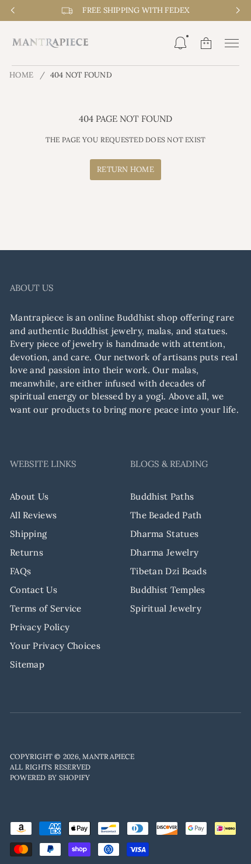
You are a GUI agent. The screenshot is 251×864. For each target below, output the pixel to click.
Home (21, 75)
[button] (180, 43)
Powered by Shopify (50, 777)
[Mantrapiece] (50, 43)
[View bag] (206, 43)
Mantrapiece (108, 756)
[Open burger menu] (232, 43)
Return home (125, 169)
